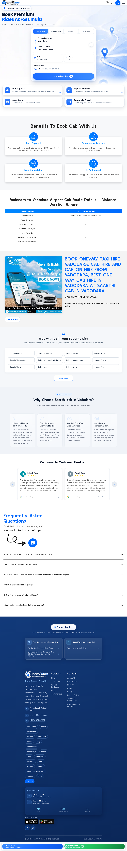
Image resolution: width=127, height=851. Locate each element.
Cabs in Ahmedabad (18, 360)
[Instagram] (33, 827)
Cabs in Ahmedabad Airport (49, 360)
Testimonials (56, 694)
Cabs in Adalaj (72, 353)
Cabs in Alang (100, 367)
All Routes (55, 681)
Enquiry (70, 685)
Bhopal (29, 742)
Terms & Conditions (72, 700)
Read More (13, 319)
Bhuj (38, 742)
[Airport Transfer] (86, 31)
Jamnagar (40, 756)
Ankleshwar (31, 732)
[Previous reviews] (12, 484)
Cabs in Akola (71, 367)
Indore (43, 751)
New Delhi (40, 771)
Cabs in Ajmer (43, 367)
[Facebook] (27, 827)
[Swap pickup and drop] (91, 44)
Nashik (29, 771)
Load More (63, 378)
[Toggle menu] (123, 2)
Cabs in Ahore (100, 360)
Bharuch (30, 737)
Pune (40, 776)
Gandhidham (32, 747)
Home (53, 678)
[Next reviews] (114, 484)
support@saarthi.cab (38, 715)
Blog (53, 690)
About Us (71, 678)
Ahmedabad (31, 727)
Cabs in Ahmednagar (74, 360)
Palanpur (30, 776)
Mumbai (30, 766)
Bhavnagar (42, 737)
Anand (43, 727)
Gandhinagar (32, 751)
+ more (30, 781)
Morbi (41, 761)
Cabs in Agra (99, 353)
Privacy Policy (73, 695)
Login (69, 688)
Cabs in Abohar (16, 353)
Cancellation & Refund (73, 705)
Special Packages (55, 686)
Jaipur (29, 756)
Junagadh (30, 761)
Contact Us (72, 681)
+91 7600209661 (37, 720)
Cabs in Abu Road (45, 353)
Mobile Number (40, 66)
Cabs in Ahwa (15, 367)
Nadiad (40, 766)
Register (70, 692)
